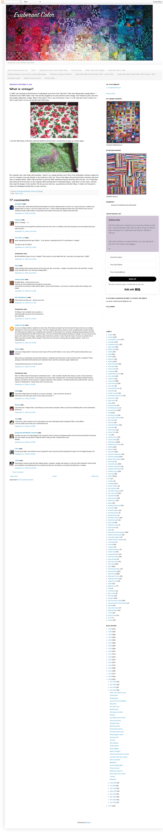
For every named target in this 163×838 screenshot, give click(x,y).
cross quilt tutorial (113, 388)
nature (17, 193)
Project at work (114, 768)
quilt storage (112, 527)
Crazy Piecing (76, 70)
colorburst (111, 379)
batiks (110, 357)
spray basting (112, 559)
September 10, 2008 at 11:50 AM (25, 343)
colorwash (111, 381)
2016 (110, 657)
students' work (112, 581)
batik (109, 354)
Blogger (88, 822)
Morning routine (115, 726)
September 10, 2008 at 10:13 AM (25, 247)
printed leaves (112, 515)
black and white (113, 364)
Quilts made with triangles (95, 70)
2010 (110, 674)
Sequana (18, 220)
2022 (110, 640)
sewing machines (113, 549)
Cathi (16, 391)
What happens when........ (118, 734)
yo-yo (110, 618)
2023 (110, 637)
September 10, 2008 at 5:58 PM (25, 398)
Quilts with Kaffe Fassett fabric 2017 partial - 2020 (136, 74)
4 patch (110, 335)
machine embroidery (114, 454)
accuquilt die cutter (114, 339)
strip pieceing (112, 571)
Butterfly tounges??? (116, 771)
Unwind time (114, 695)
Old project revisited (116, 712)
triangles (111, 598)
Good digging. (114, 748)
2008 (110, 679)
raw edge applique (114, 537)
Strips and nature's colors (118, 692)
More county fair (115, 760)
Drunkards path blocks (115, 396)
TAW (109, 588)
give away (111, 420)
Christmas (111, 371)
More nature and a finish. (118, 774)
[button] (132, 248)
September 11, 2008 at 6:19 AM (25, 454)
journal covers (112, 437)
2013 (110, 665)
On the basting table (116, 765)
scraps (110, 544)
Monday (112, 715)
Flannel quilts (50, 78)
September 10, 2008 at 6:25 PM (25, 426)
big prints (111, 359)
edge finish (111, 400)
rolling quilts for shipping (116, 539)
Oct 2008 (113, 687)
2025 (110, 632)
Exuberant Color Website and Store (21, 63)
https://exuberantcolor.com (18, 70)
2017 (110, 654)
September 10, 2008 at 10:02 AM (25, 231)
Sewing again (114, 746)
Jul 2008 (113, 786)
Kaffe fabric (111, 442)
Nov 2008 (113, 684)
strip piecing (112, 574)
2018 (110, 651)
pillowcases (112, 500)
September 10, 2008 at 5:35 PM (25, 384)
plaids (110, 503)
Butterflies (113, 779)
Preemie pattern (113, 510)
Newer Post (14, 476)
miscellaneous (112, 464)
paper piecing (112, 498)
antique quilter (20, 279)
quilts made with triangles (116, 532)
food (109, 413)
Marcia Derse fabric (114, 459)
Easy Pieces (112, 398)
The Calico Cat (20, 238)
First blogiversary (113, 408)
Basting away (114, 709)
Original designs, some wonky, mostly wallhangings (27, 74)
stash (21, 193)
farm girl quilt (112, 405)
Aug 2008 (113, 783)
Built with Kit (132, 289)
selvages (111, 547)
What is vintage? (115, 751)
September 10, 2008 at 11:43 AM (25, 319)
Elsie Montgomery (21, 297)
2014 (110, 662)
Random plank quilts (114, 535)
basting (110, 352)
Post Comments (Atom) (25, 480)
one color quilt (112, 493)
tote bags (111, 596)
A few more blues (115, 720)
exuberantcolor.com (114, 88)
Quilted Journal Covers (32, 78)
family (110, 403)
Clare (17, 449)
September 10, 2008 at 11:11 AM (25, 291)
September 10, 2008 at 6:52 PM (25, 442)
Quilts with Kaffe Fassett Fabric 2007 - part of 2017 (94, 74)
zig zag (110, 620)
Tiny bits (112, 740)
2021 (110, 643)
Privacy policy (110, 93)
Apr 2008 (113, 794)
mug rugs (111, 474)
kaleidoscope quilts (114, 444)
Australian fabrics (113, 344)
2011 (110, 671)
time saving (111, 593)
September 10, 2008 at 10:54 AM (25, 273)
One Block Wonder (114, 491)
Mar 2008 (113, 797)
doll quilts (111, 391)
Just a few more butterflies (118, 701)
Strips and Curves (114, 576)
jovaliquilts (18, 204)
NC (109, 479)
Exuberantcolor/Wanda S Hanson (26, 433)
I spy (109, 435)
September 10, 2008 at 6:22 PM (25, 412)
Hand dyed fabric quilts (117, 70)
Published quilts (113, 520)
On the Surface (113, 486)
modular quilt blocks (114, 466)
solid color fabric (113, 557)
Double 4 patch (113, 393)
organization (112, 496)
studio (110, 583)
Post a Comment (18, 472)
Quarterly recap (113, 525)
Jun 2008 (113, 788)
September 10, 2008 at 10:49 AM (25, 259)
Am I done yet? (114, 706)
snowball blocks (113, 554)
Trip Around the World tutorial (117, 603)
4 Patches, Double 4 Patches (61, 74)
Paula (17, 265)
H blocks (111, 422)
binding (110, 361)
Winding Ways (112, 610)
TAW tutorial (112, 591)
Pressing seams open (117, 732)
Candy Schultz (20, 325)
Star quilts (111, 564)
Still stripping (114, 743)
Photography (114, 698)
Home (33, 70)
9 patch (110, 337)
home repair (112, 430)
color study (111, 376)
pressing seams (113, 513)
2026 (110, 629)
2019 (110, 648)
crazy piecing (112, 383)
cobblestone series (114, 374)
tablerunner (112, 586)
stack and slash (113, 561)
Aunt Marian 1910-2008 (117, 718)
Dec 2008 (113, 682)
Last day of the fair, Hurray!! (118, 757)
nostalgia (111, 483)
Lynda (17, 460)
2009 (110, 676)
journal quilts (112, 439)
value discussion (113, 608)
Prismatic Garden (113, 518)
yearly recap (112, 615)
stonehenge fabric (114, 569)
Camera (112, 776)
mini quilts (111, 461)
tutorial (110, 605)
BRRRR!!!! (113, 762)
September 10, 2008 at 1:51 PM (25, 367)
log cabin (111, 452)
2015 (110, 660)
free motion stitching (114, 418)
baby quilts (111, 347)
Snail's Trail (112, 552)
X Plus (110, 613)
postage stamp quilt (114, 505)
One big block (112, 488)
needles (110, 481)
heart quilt (111, 427)
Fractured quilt (112, 415)
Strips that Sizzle (113, 579)
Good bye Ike (114, 737)
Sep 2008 (113, 690)
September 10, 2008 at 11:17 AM (25, 303)
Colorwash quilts (14, 78)
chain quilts (111, 366)
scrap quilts (111, 542)
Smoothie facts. (115, 723)
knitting (110, 447)
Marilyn (17, 405)
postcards (111, 508)
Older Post (95, 476)
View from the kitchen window (119, 754)
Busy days (113, 704)
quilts (109, 530)
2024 (110, 634)
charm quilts (112, 369)
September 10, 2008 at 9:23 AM (25, 213)
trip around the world (114, 600)
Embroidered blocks (116, 729)
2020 (110, 646)
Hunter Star (111, 432)
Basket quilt (112, 349)
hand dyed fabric (113, 425)
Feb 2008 (113, 800)
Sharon (17, 349)
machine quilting (113, 457)
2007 (110, 806)
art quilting (111, 342)
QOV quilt (111, 522)
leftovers (110, 449)
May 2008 (113, 791)
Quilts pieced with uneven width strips (53, 70)
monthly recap (112, 471)
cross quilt (111, 386)
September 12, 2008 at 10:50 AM (25, 468)
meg (16, 419)
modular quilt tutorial (114, 469)
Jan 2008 (113, 802)
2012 (110, 668)
